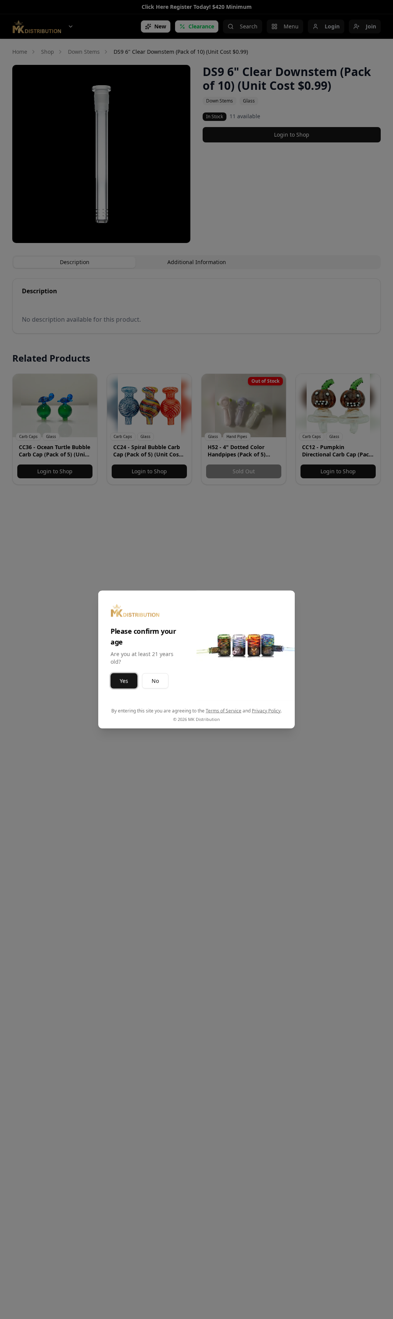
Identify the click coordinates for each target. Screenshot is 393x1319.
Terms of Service (223, 710)
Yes (124, 680)
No (155, 680)
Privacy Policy (266, 710)
